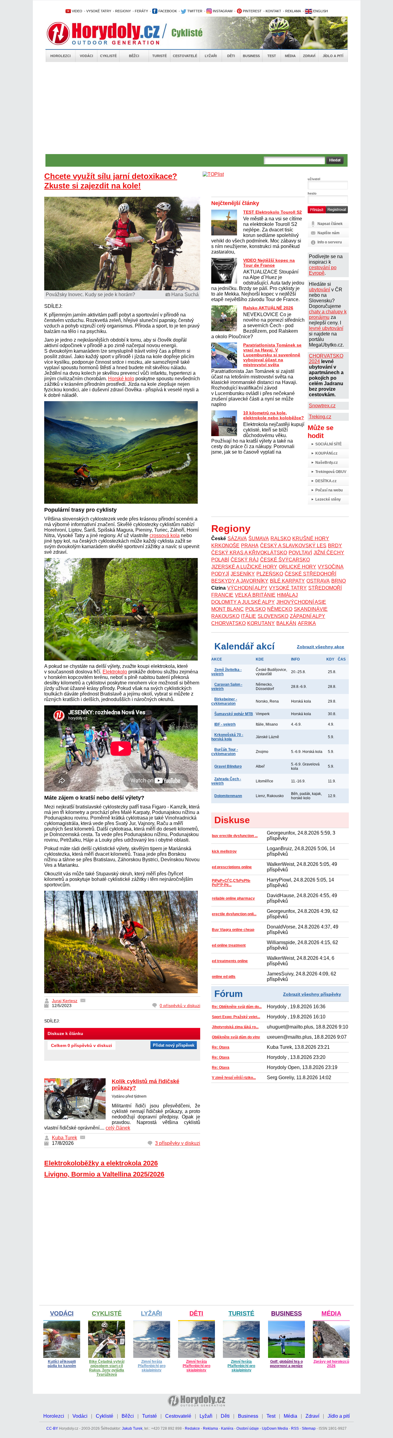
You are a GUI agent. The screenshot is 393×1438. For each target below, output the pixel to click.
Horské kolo (121, 378)
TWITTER (194, 11)
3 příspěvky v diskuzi (177, 1143)
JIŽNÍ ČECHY (328, 552)
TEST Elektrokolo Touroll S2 (272, 212)
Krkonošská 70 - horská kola (227, 737)
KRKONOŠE (225, 545)
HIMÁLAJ (287, 595)
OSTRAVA (318, 580)
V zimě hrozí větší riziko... (234, 1078)
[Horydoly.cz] (110, 33)
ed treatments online (230, 961)
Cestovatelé (185, 56)
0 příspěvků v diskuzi (180, 1005)
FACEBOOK (167, 11)
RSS (295, 1428)
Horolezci (60, 56)
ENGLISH (320, 11)
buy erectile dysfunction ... (235, 836)
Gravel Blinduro (228, 766)
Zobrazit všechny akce (320, 646)
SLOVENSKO (273, 616)
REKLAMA (293, 11)
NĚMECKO (279, 609)
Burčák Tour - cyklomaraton (224, 751)
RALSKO (280, 538)
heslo (312, 193)
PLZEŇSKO (269, 573)
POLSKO (255, 609)
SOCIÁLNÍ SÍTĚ (328, 444)
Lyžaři (211, 56)
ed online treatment (229, 945)
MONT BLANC (227, 609)
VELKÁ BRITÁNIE (255, 595)
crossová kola (165, 535)
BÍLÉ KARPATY (287, 580)
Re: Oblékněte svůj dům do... (237, 1007)
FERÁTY (141, 11)
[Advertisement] (196, 108)
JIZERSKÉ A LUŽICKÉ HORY (244, 566)
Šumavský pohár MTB (233, 714)
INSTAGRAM (222, 11)
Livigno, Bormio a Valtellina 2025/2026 (104, 1174)
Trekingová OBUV (330, 472)
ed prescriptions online (232, 867)
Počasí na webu (329, 490)
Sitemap (309, 1428)
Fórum (228, 994)
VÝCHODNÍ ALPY (247, 588)
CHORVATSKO (228, 623)
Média (290, 56)
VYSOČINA (331, 566)
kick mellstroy (224, 851)
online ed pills (223, 977)
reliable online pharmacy (233, 898)
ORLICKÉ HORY (297, 566)
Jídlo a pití (333, 56)
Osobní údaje (247, 1428)
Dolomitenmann (228, 796)
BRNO (338, 580)
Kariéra (227, 1428)
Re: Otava (220, 1047)
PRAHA (250, 545)
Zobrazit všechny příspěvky (312, 994)
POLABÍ (220, 559)
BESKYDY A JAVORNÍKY (239, 580)
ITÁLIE (248, 616)
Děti (231, 56)
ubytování (319, 289)
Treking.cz (320, 416)
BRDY (335, 545)
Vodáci (86, 56)
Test (271, 56)
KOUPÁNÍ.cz (326, 453)
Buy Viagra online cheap (233, 930)
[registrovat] (337, 212)
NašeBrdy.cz (326, 462)
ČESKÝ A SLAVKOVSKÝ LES (293, 545)
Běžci (134, 56)
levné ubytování (326, 328)
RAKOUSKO (225, 616)
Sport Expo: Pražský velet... (236, 1017)
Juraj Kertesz (64, 1000)
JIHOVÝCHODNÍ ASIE (301, 602)
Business (251, 56)
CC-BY (52, 1428)
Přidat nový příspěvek (173, 1045)
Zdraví (309, 56)
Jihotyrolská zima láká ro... (235, 1027)
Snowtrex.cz (322, 405)
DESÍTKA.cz (326, 481)
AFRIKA (307, 623)
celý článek (118, 1127)
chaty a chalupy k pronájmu (328, 314)
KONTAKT (273, 11)
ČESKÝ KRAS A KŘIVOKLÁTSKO (249, 552)
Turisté (159, 56)
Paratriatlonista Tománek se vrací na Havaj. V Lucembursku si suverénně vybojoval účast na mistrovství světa (272, 355)
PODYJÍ (220, 573)
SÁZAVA (237, 538)
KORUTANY (261, 623)
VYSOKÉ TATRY (98, 11)
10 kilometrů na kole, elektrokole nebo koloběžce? (273, 415)
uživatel (314, 179)
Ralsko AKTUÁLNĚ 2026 (268, 307)
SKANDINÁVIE (311, 609)
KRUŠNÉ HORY (310, 538)
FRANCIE (222, 595)
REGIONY (123, 11)
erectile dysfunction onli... (234, 914)
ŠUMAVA (258, 538)
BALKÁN (286, 623)
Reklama (210, 1428)
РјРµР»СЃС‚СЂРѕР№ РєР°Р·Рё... (231, 882)
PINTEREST (252, 11)
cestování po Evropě (323, 270)
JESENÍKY (243, 573)
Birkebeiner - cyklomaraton (224, 701)
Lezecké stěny (328, 499)
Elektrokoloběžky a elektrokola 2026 (101, 1163)
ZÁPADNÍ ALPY (307, 616)
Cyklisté (108, 56)
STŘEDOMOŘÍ (325, 588)
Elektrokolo (115, 671)
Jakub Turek (132, 1428)
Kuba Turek (64, 1137)
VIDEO (76, 11)
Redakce (192, 1428)
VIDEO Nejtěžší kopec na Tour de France (269, 263)
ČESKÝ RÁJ (245, 559)
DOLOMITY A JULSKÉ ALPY (243, 602)
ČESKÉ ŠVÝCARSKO (285, 559)
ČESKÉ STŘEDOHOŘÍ (310, 573)
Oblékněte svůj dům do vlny (236, 1037)
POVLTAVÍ (300, 552)
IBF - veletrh (224, 724)
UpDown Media (275, 1428)
